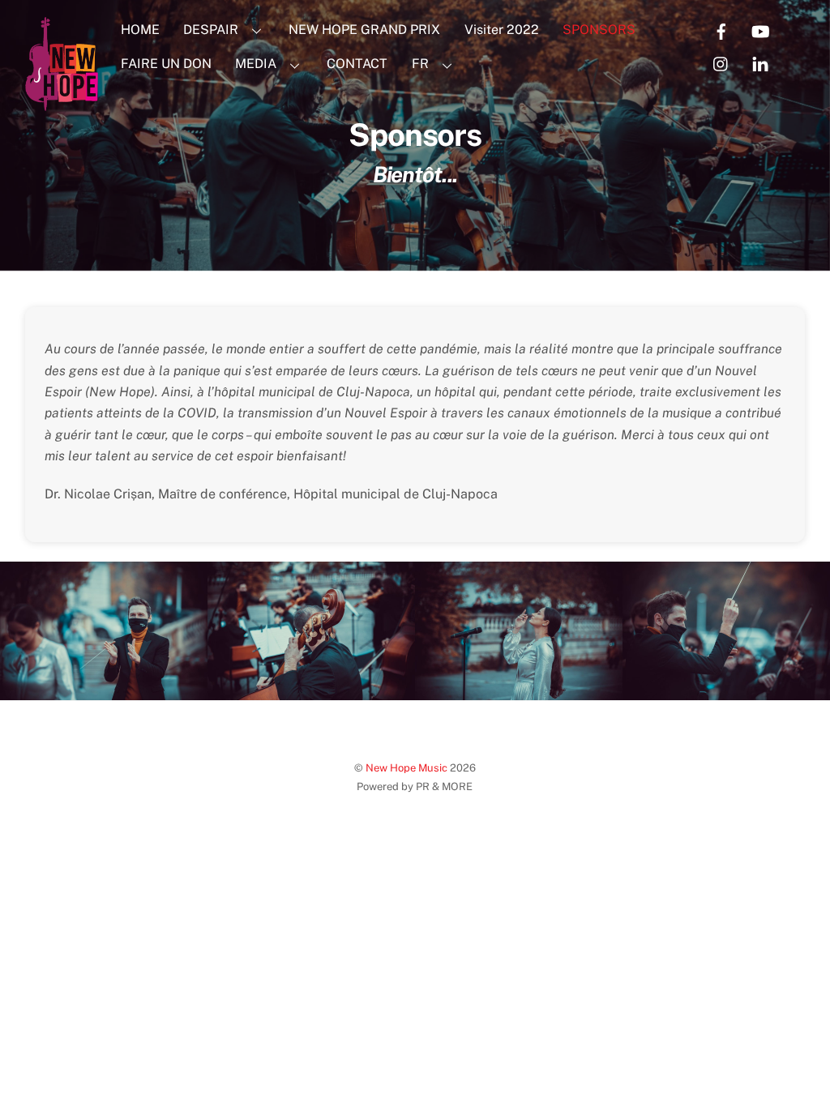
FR (420, 63)
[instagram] (721, 63)
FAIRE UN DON (166, 63)
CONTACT (357, 63)
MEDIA (255, 63)
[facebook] (721, 30)
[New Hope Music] (61, 103)
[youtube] (760, 30)
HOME (140, 29)
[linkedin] (760, 63)
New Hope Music (406, 768)
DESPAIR (210, 29)
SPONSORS (599, 29)
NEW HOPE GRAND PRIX (364, 29)
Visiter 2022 (501, 29)
